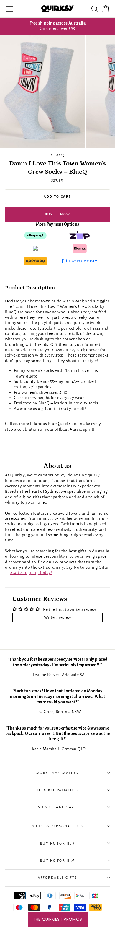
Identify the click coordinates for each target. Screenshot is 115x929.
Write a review (57, 617)
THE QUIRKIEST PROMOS (57, 919)
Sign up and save (57, 807)
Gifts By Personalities (57, 826)
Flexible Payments (57, 790)
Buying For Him (57, 860)
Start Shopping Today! (31, 572)
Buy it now (57, 214)
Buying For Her (57, 843)
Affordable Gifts (57, 877)
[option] (57, 26)
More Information (57, 773)
